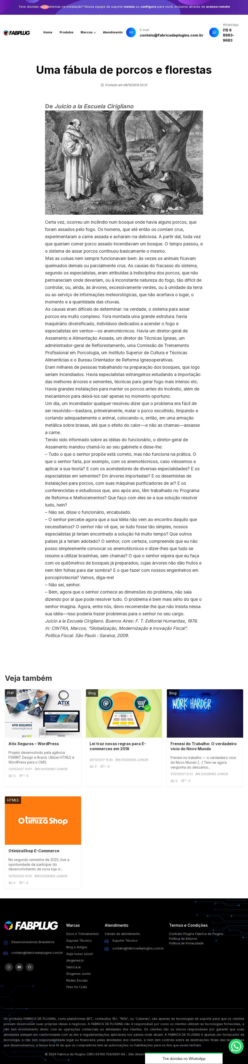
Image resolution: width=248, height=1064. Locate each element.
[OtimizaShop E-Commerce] (43, 820)
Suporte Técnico (79, 940)
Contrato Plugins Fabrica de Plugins (196, 934)
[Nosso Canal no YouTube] (19, 967)
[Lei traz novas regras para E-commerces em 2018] (124, 713)
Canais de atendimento (122, 934)
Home (47, 32)
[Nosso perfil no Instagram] (9, 967)
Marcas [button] (87, 32)
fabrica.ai (73, 967)
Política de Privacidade (186, 943)
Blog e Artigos (76, 947)
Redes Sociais (77, 980)
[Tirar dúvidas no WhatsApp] (236, 1046)
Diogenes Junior (78, 974)
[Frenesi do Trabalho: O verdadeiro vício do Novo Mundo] (205, 713)
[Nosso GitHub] (30, 967)
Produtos (66, 32)
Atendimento (113, 32)
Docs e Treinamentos (82, 934)
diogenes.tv (75, 960)
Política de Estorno (183, 938)
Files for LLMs (76, 987)
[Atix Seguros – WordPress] (43, 713)
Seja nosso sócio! (79, 954)
